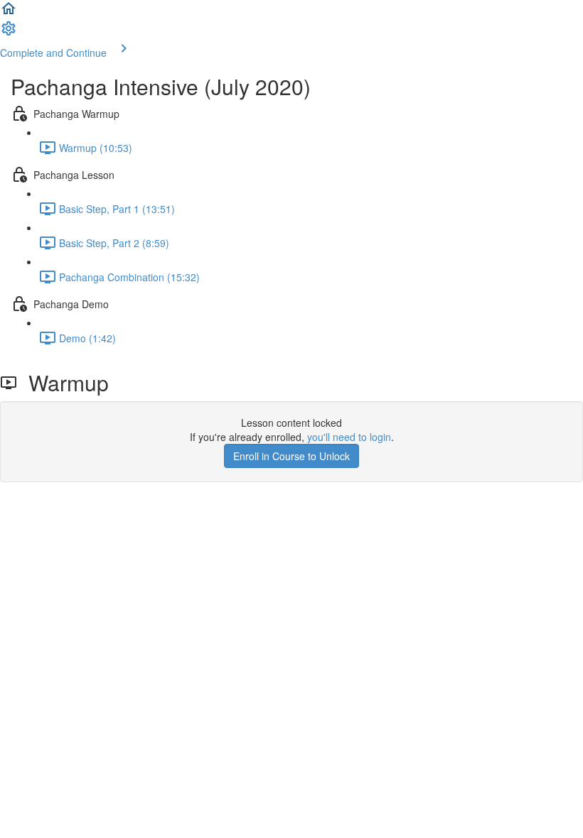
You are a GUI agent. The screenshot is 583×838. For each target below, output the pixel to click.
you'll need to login (349, 437)
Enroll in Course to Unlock (291, 456)
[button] (8, 13)
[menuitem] (8, 33)
